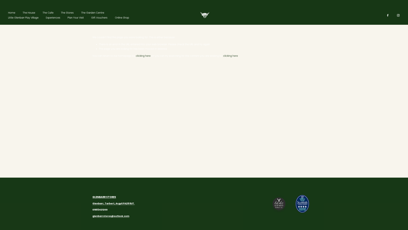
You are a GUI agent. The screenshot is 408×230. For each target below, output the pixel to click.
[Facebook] (387, 15)
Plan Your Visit (76, 17)
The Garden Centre (92, 12)
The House (29, 12)
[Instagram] (398, 15)
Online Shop (122, 17)
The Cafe (48, 12)
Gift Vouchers (99, 17)
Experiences (53, 17)
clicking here (143, 55)
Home (11, 12)
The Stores (67, 12)
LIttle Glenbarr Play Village (23, 17)
